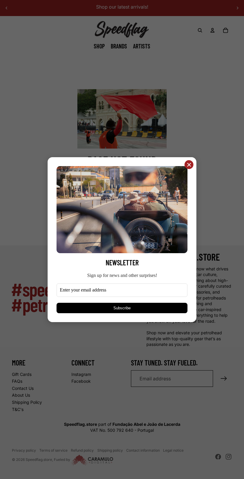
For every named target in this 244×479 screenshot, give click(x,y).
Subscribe (122, 307)
